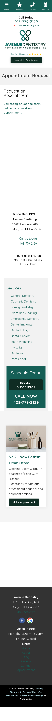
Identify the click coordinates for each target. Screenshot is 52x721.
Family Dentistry (22, 307)
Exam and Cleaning (24, 313)
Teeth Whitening (21, 341)
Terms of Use (29, 692)
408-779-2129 (26, 21)
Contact (26, 665)
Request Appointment (26, 384)
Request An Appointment (26, 60)
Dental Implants (21, 324)
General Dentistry (22, 295)
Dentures (17, 353)
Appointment (26, 670)
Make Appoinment (24, 502)
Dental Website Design (31, 695)
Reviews (26, 661)
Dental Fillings (20, 330)
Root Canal (18, 359)
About (26, 652)
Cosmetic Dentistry (23, 301)
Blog (26, 657)
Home (26, 648)
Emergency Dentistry (25, 318)
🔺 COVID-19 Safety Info (26, 25)
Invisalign (17, 347)
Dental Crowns (20, 336)
